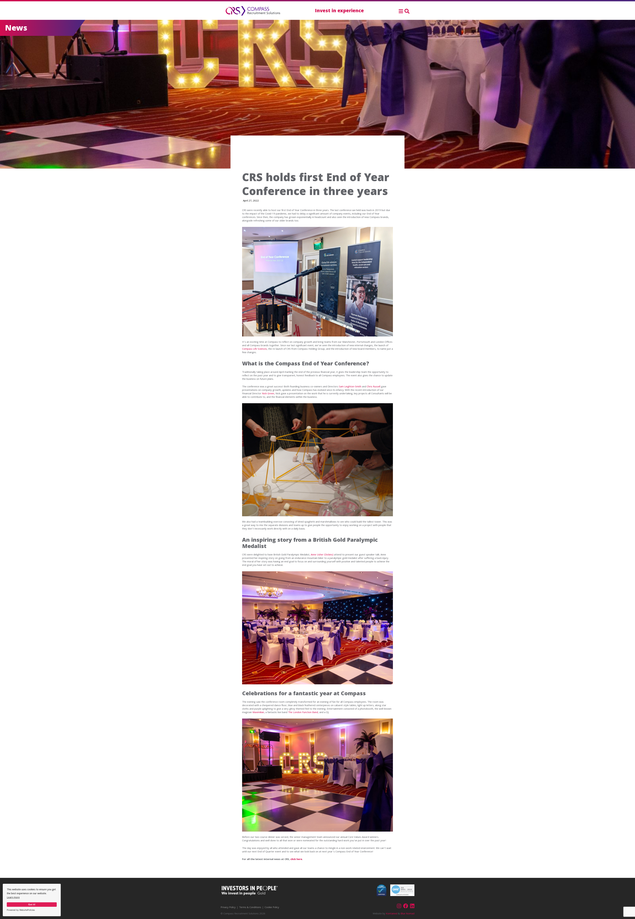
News (16, 29)
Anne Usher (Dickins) (322, 555)
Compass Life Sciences (254, 349)
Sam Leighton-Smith (350, 387)
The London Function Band (303, 712)
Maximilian (258, 712)
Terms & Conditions (250, 907)
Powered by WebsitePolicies (21, 910)
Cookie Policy (272, 907)
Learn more (13, 898)
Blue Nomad (407, 914)
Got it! (31, 904)
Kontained (391, 914)
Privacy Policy (228, 907)
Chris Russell (373, 387)
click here (296, 859)
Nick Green (268, 394)
